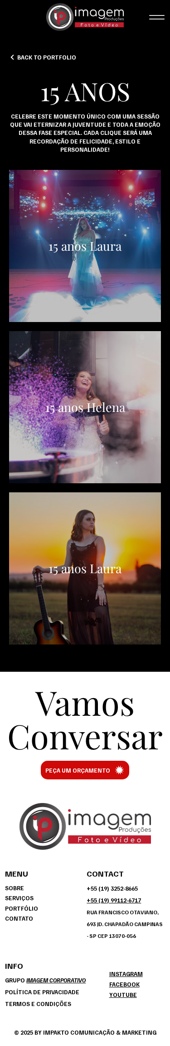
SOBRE (14, 888)
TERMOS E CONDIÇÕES (38, 1003)
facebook (124, 984)
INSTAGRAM (126, 973)
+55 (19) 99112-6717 (114, 900)
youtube (123, 994)
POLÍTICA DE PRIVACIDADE (42, 992)
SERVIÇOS (19, 898)
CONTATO (19, 918)
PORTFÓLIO (21, 908)
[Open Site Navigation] (157, 17)
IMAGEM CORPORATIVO (56, 980)
